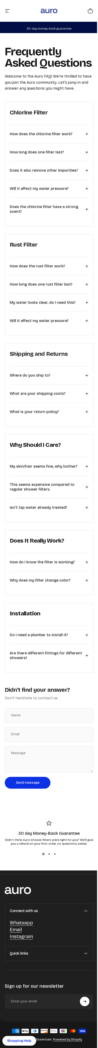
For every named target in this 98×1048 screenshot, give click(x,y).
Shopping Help (19, 1041)
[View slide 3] (53, 865)
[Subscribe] (81, 1013)
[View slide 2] (47, 865)
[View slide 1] (41, 865)
